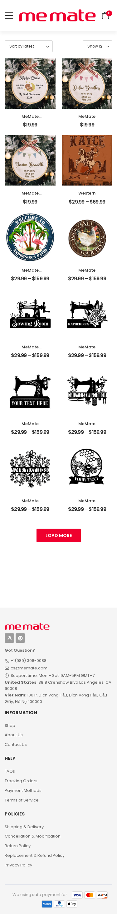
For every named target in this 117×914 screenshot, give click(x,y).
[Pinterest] (20, 638)
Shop (10, 725)
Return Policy (18, 846)
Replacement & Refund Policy (35, 855)
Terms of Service (22, 800)
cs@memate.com (29, 668)
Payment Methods (23, 790)
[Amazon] (9, 638)
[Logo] (57, 15)
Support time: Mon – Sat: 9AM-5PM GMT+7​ (53, 675)
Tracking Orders (21, 781)
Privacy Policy (18, 865)
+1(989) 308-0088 (28, 661)
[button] (9, 15)
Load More (59, 535)
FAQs (10, 771)
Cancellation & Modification (33, 836)
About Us (14, 735)
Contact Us (16, 744)
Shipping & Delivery (24, 827)
